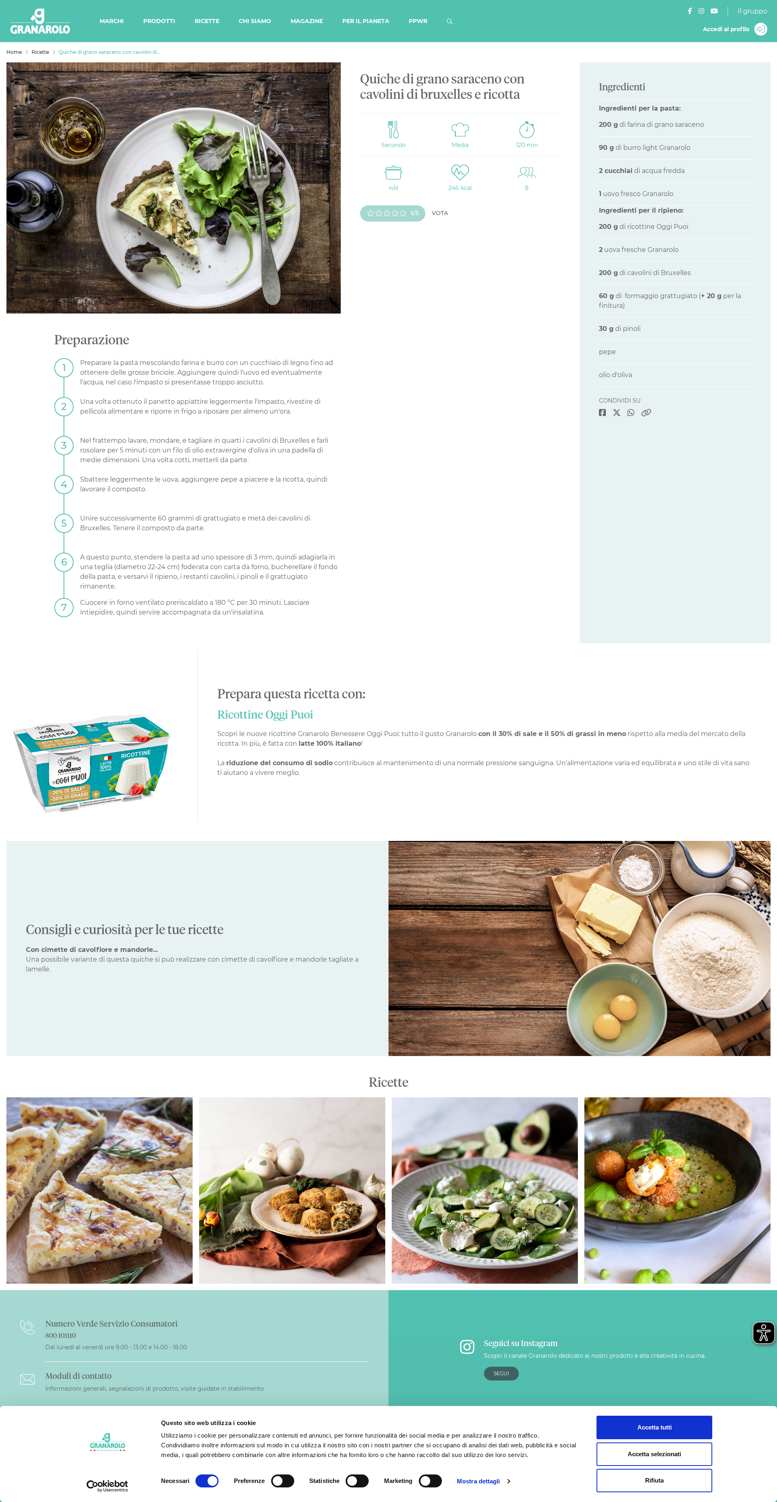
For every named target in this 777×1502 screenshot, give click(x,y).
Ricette (207, 21)
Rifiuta (654, 1480)
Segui (501, 1373)
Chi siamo (255, 21)
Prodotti (159, 21)
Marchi (112, 21)
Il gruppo (752, 11)
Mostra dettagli (478, 1481)
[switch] (282, 1480)
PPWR (418, 21)
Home (14, 52)
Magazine (307, 21)
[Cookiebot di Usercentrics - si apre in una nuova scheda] (107, 1486)
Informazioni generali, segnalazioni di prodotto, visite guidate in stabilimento (154, 1388)
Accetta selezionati (654, 1454)
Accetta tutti (654, 1427)
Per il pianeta (365, 21)
